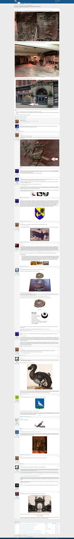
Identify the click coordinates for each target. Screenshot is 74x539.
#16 (58, 456)
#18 (58, 483)
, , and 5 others (26, 416)
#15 (58, 430)
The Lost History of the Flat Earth (26, 353)
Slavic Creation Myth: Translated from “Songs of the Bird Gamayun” (30, 475)
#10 (58, 332)
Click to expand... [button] (40, 251)
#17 (58, 465)
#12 (58, 357)
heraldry (25, 7)
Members (29, 2)
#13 (58, 395)
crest (22, 7)
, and (25, 197)
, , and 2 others (26, 454)
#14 (58, 418)
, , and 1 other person (26, 330)
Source (40, 431)
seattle (27, 7)
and (24, 355)
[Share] (59, 9)
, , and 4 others (21, 118)
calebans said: (22, 358)
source (48, 296)
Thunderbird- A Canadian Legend (46, 171)
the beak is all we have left (23, 391)
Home (15, 2)
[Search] (59, 2)
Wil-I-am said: (22, 245)
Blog (19, 2)
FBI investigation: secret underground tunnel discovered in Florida (28, 524)
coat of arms (20, 7)
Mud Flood (46, 524)
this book (31, 514)
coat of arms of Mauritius (28, 390)
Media (21, 2)
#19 (58, 492)
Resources (25, 2)
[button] (17, 2)
